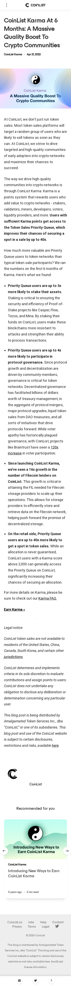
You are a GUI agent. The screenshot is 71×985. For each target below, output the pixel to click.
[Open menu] (6, 5)
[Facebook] (20, 980)
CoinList (35, 784)
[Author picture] (13, 773)
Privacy (17, 926)
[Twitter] (36, 980)
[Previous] (4, 851)
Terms (32, 926)
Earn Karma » (14, 609)
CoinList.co (14, 922)
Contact (58, 922)
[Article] (35, 839)
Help (43, 922)
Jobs (31, 922)
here (47, 961)
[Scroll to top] (52, 980)
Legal (45, 926)
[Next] (67, 851)
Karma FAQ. (47, 598)
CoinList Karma (13, 54)
